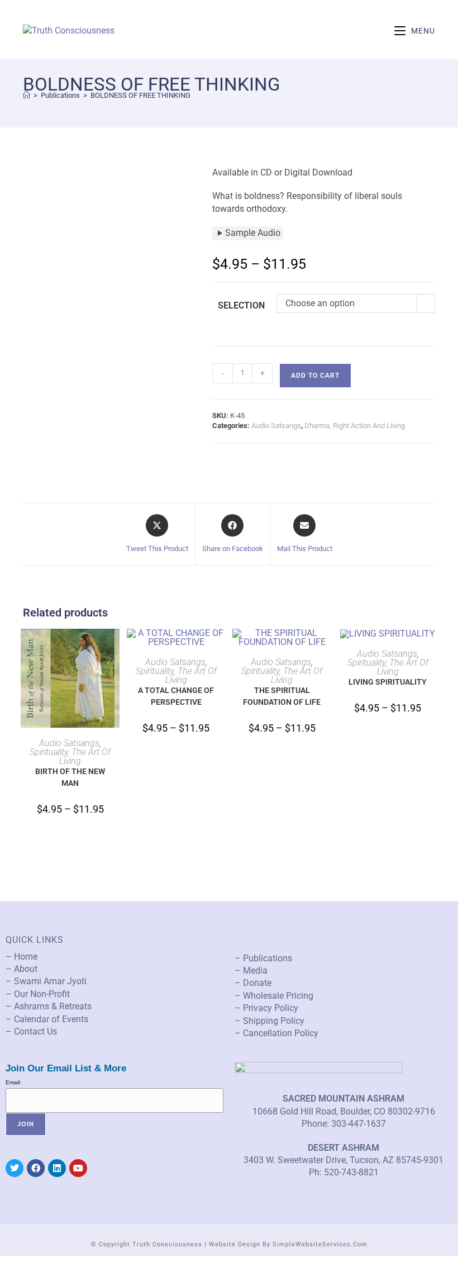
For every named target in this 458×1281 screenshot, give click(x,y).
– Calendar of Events (47, 1019)
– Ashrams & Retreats (49, 1006)
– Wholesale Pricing (274, 995)
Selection (241, 305)
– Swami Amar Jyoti (46, 981)
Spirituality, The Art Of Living (70, 756)
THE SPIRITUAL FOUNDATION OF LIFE (282, 696)
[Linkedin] (57, 1168)
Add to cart (315, 375)
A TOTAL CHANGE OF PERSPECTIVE (176, 696)
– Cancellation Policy (276, 1033)
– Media (251, 970)
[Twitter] (14, 1168)
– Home (21, 956)
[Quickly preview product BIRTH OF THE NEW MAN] (114, 648)
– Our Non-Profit (38, 994)
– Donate (253, 983)
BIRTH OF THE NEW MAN (70, 777)
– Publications (263, 958)
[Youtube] (78, 1168)
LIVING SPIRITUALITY (388, 681)
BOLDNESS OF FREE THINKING (140, 95)
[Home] (26, 95)
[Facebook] (36, 1168)
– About (21, 969)
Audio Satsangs (276, 425)
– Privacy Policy (266, 1008)
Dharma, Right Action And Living (354, 425)
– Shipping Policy (269, 1021)
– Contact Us (31, 1031)
